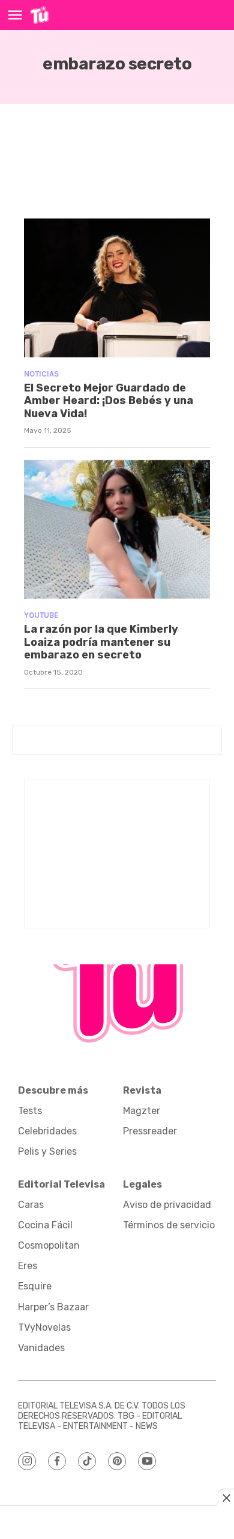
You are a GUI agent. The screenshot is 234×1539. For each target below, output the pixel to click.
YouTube (41, 615)
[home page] (39, 15)
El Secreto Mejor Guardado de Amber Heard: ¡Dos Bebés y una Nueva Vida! (108, 400)
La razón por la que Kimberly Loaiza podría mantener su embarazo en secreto (101, 642)
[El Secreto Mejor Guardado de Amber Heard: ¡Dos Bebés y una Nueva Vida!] (117, 288)
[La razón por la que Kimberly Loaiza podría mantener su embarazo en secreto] (117, 529)
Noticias (41, 373)
